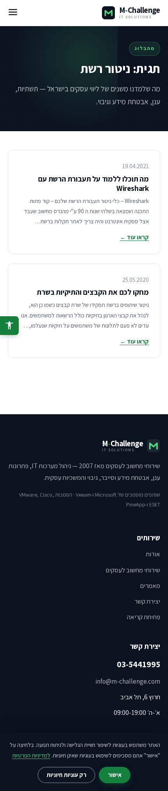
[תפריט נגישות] (9, 325)
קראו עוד (134, 237)
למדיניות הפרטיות (31, 755)
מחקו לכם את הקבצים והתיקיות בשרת (93, 292)
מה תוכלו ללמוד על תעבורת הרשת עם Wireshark (93, 183)
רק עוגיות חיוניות (66, 775)
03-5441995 (138, 664)
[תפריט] (13, 13)
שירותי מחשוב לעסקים (132, 570)
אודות (153, 554)
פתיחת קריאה (143, 617)
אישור (115, 775)
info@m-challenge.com (127, 681)
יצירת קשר (147, 601)
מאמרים (150, 585)
